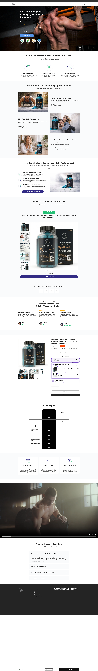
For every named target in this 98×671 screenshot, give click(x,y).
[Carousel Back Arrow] (24, 223)
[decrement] (52, 387)
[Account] (82, 4)
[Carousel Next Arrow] (24, 268)
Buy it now (65, 394)
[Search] (80, 4)
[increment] (57, 387)
